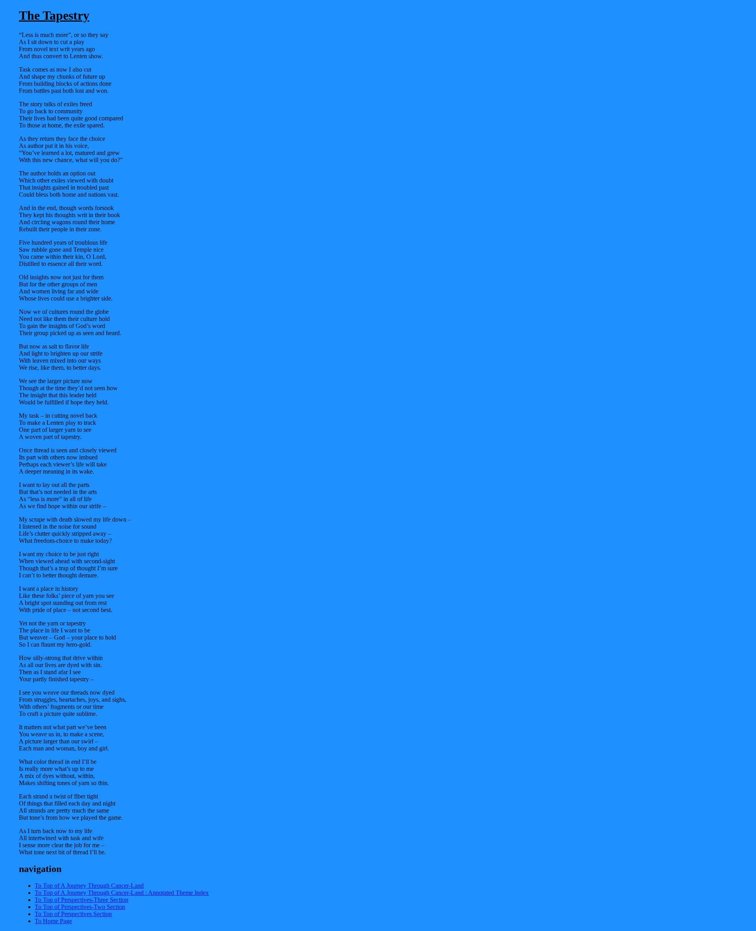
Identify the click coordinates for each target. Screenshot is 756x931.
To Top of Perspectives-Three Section (81, 899)
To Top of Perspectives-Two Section (80, 906)
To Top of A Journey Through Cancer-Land (89, 885)
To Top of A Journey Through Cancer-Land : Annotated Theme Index (122, 892)
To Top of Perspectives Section (73, 914)
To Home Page (53, 921)
